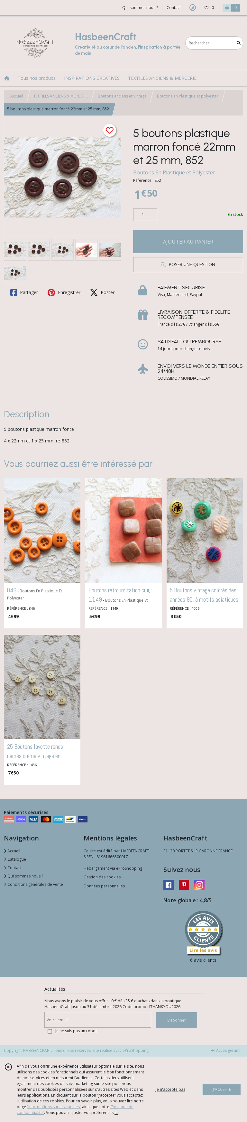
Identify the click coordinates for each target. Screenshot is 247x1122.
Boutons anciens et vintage (122, 96)
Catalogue (16, 859)
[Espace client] (192, 8)
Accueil (16, 96)
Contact (174, 7)
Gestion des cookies (102, 877)
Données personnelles (104, 886)
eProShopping (136, 1050)
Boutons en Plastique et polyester (187, 96)
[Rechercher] (238, 43)
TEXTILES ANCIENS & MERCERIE (60, 96)
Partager (28, 292)
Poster (106, 292)
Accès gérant (227, 1050)
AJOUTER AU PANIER (188, 241)
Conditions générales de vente (34, 884)
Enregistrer (68, 292)
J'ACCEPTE (222, 1089)
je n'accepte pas (170, 1089)
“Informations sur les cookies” (54, 1106)
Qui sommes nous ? (24, 876)
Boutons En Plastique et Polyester (174, 172)
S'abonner (176, 1020)
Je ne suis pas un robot (76, 1031)
